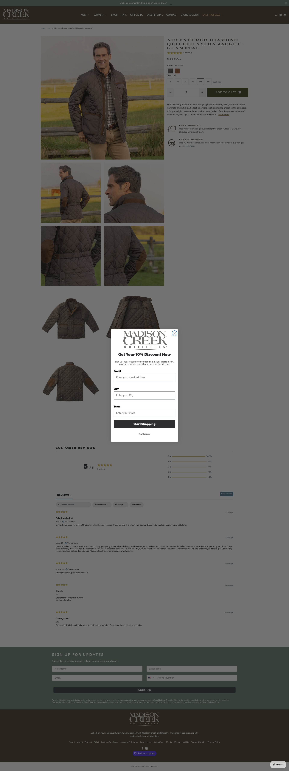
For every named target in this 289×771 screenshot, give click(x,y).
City (116, 389)
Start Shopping (144, 424)
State (117, 406)
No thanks (144, 434)
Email (117, 371)
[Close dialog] (174, 333)
